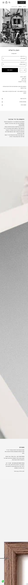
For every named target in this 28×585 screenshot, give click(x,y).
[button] (26, 584)
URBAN (20, 6)
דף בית (24, 6)
